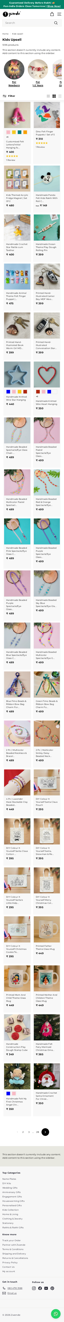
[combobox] (32, 22)
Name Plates (9, 1179)
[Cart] (52, 14)
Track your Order (11, 1240)
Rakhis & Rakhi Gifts (13, 1227)
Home (5, 34)
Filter (11, 95)
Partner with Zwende (13, 1245)
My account (8, 1271)
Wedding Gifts (9, 1187)
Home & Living (10, 1214)
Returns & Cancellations (15, 1258)
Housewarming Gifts (13, 1201)
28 (37, 1132)
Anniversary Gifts (11, 1192)
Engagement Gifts (12, 1196)
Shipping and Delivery (14, 1253)
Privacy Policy (10, 1262)
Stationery (7, 1223)
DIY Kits (6, 1183)
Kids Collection (10, 1210)
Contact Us (8, 1267)
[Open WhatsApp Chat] (56, 1314)
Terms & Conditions (12, 1249)
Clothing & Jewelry (12, 1218)
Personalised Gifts (12, 1205)
